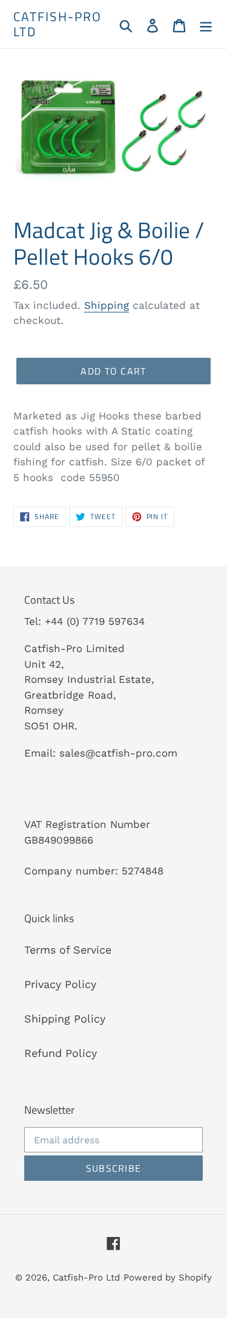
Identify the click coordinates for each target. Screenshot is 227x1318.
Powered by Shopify (167, 1277)
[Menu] (205, 24)
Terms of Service (67, 949)
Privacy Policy (60, 984)
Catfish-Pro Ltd (57, 24)
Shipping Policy (64, 1018)
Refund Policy (60, 1053)
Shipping (106, 305)
